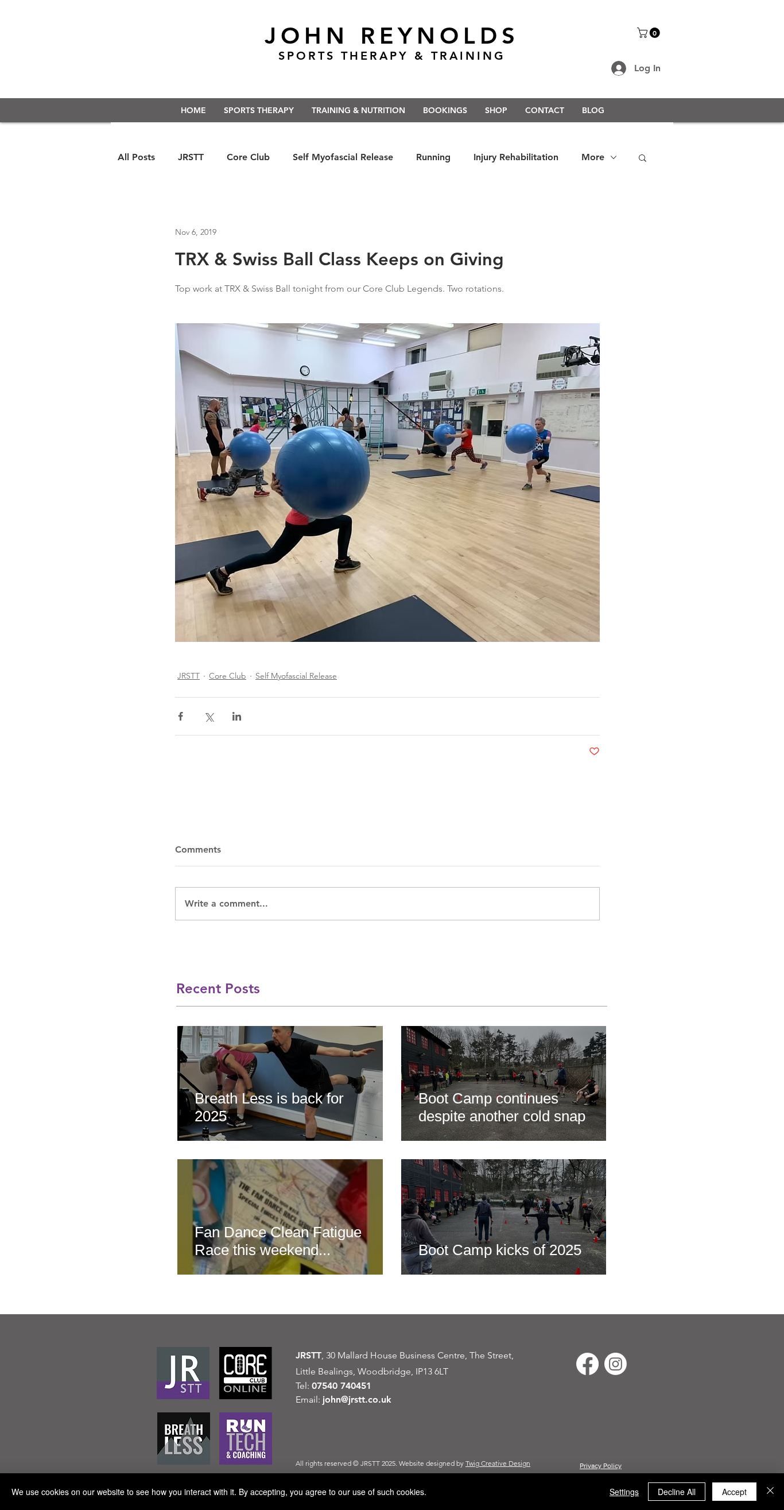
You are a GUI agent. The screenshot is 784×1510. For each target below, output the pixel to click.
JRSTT (191, 157)
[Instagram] (615, 1364)
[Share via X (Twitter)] (208, 716)
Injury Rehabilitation (515, 157)
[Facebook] (587, 1364)
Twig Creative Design (497, 1463)
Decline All (677, 1491)
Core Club (248, 157)
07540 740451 (341, 1385)
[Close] (770, 1491)
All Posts (136, 157)
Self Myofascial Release (343, 157)
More (592, 157)
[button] (649, 33)
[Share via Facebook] (180, 716)
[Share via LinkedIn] (236, 716)
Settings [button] (624, 1491)
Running (433, 157)
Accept (734, 1491)
